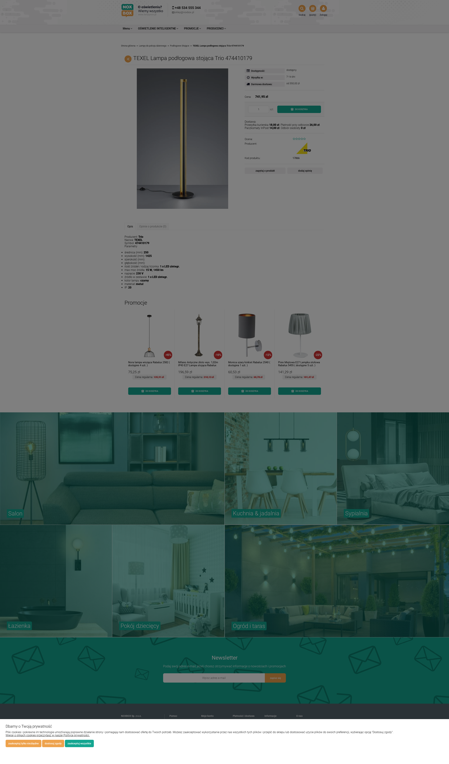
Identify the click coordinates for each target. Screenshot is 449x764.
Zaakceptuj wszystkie (79, 743)
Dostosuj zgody (53, 743)
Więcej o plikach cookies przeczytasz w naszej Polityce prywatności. (48, 735)
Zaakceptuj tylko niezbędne (23, 743)
